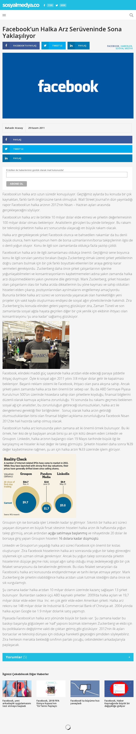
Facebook (113, 46)
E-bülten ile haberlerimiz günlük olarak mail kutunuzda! (35, 170)
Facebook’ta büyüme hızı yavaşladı (85, 702)
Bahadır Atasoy (14, 127)
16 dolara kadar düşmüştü (78, 538)
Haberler (126, 46)
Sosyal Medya (124, 48)
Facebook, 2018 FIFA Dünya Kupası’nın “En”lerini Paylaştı (47, 703)
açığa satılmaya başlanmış (67, 533)
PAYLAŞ (24, 45)
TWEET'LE (57, 45)
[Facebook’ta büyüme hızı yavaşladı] (85, 688)
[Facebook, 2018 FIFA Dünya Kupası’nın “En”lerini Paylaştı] (51, 688)
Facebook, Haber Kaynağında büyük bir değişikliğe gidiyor (117, 703)
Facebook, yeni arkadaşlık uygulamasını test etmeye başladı (16, 703)
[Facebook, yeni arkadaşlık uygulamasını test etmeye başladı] (17, 688)
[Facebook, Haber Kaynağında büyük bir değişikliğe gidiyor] (119, 688)
